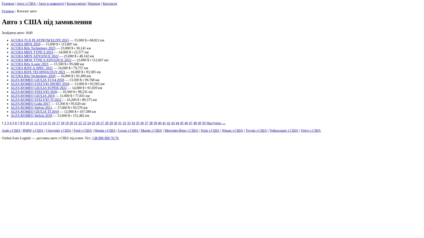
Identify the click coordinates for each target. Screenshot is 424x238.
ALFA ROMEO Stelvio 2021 (31, 108)
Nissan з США (232, 130)
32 (124, 123)
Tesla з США (210, 130)
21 (76, 123)
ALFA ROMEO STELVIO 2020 (34, 92)
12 (36, 123)
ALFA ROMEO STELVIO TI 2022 (36, 100)
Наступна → (215, 123)
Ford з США (83, 130)
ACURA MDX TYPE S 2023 (32, 52)
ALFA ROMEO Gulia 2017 (30, 104)
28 (106, 123)
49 (199, 123)
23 (84, 123)
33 (129, 123)
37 (146, 123)
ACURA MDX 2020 (25, 44)
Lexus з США (128, 130)
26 (98, 123)
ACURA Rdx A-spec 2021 (30, 64)
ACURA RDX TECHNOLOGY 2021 (38, 72)
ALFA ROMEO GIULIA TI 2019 (35, 111)
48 (195, 123)
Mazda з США (151, 130)
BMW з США (33, 130)
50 (204, 123)
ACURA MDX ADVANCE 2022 (35, 56)
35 (137, 123)
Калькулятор (76, 4)
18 (62, 123)
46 (186, 123)
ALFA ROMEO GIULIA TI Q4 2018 (37, 80)
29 (111, 123)
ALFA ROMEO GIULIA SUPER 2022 (39, 88)
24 (89, 123)
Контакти (110, 4)
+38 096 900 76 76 (105, 138)
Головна (8, 4)
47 (190, 123)
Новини (94, 4)
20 (71, 123)
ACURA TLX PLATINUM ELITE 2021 (40, 40)
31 (120, 123)
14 (45, 123)
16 (53, 123)
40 (159, 123)
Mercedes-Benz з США (181, 130)
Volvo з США (311, 130)
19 (67, 123)
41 (164, 123)
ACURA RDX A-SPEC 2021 (32, 68)
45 (182, 123)
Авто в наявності (51, 4)
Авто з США (26, 4)
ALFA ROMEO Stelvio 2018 (31, 115)
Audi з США (11, 130)
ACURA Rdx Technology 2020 (33, 76)
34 (133, 123)
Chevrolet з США (58, 130)
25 (93, 123)
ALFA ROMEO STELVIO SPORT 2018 (40, 84)
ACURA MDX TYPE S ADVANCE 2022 (41, 60)
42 (168, 123)
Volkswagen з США (283, 130)
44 (177, 123)
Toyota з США (256, 130)
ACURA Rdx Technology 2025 (33, 48)
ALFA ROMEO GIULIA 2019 (33, 96)
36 (142, 123)
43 (173, 123)
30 (115, 123)
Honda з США (105, 130)
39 (155, 123)
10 (27, 123)
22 (80, 123)
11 (31, 123)
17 (58, 123)
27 (102, 123)
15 (49, 123)
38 (151, 123)
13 (40, 123)
